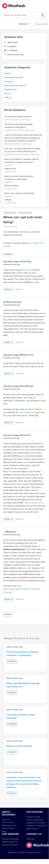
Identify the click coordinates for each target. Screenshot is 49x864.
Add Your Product (10, 845)
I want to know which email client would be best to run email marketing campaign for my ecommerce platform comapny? (23, 138)
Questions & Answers (35, 823)
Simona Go (25, 435)
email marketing (26, 412)
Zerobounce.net (36, 503)
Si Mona (8, 200)
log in (30, 243)
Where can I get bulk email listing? (19, 193)
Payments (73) (10, 89)
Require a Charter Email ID (19, 746)
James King (25, 261)
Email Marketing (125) (13, 77)
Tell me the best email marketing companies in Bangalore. (18, 125)
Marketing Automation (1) (15, 85)
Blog (4, 831)
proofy (27, 270)
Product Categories (35, 820)
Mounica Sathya (11, 186)
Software (23, 24)
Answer (7, 614)
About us (6, 819)
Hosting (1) (8, 81)
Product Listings (33, 817)
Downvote (20, 289)
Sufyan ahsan (10, 169)
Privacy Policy (8, 828)
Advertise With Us (10, 842)
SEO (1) (7, 93)
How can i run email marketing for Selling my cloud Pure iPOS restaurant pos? (22, 150)
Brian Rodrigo (27, 386)
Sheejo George (13, 302)
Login (45, 24)
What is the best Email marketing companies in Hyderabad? (18, 177)
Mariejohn (11, 531)
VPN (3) (7, 97)
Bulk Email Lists (10, 213)
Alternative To (32, 828)
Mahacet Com (27, 354)
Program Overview (10, 839)
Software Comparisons (36, 825)
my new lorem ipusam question (18, 116)
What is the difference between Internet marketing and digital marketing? (21, 160)
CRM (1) (7, 73)
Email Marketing (25, 213)
